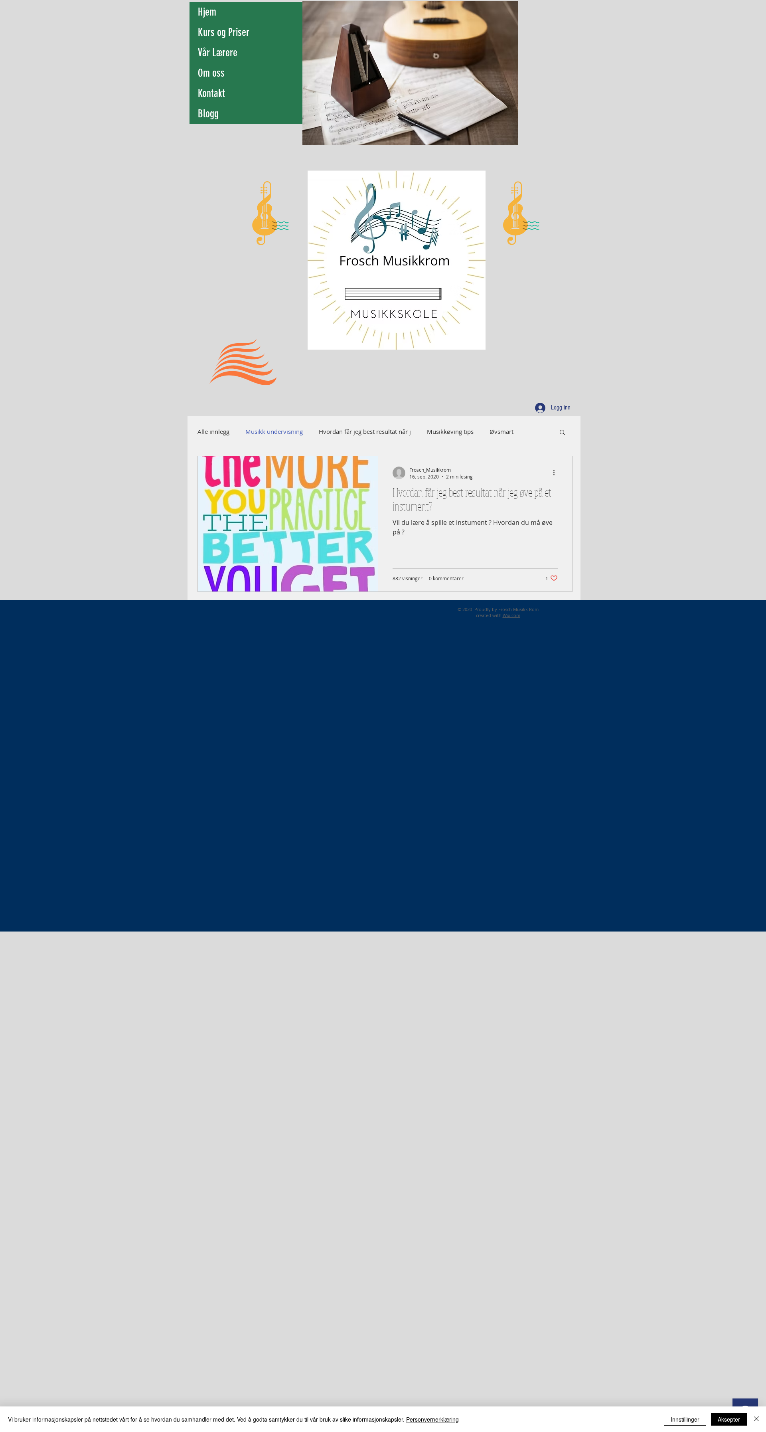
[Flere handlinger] (556, 473)
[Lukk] (756, 1419)
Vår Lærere (217, 52)
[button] (562, 433)
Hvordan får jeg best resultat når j (365, 431)
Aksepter (729, 1419)
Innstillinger (685, 1419)
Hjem (207, 12)
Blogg (208, 113)
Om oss (211, 73)
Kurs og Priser (223, 32)
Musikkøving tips (450, 431)
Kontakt (211, 93)
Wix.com (511, 615)
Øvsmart (501, 431)
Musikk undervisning (274, 431)
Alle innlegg (213, 431)
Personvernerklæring (432, 1419)
